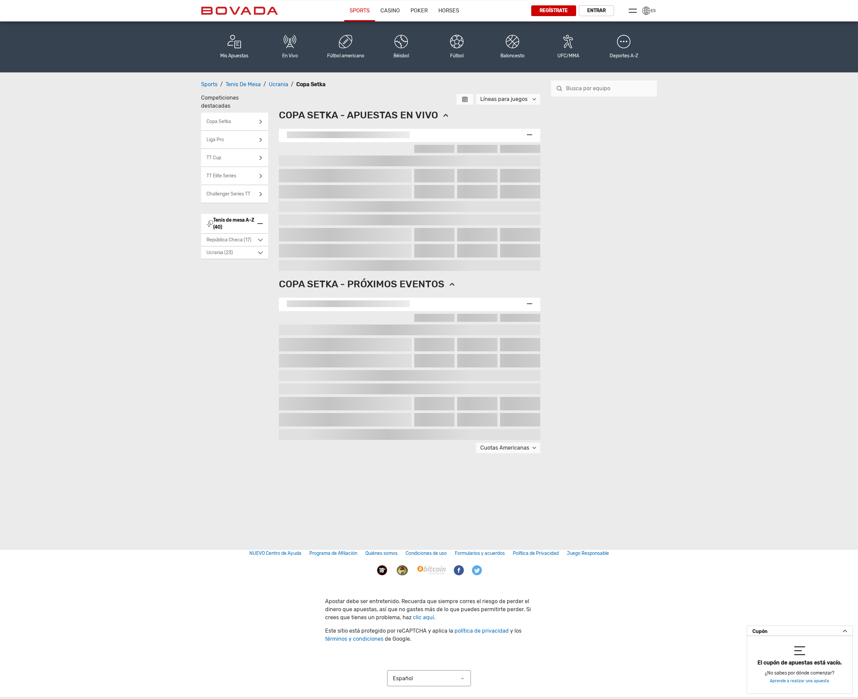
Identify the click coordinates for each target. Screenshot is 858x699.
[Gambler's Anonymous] (402, 570)
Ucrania (278, 84)
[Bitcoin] (431, 570)
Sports (360, 10)
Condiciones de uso (426, 553)
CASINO (390, 10)
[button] (624, 47)
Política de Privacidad (536, 553)
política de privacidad (481, 631)
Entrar (596, 10)
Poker (419, 10)
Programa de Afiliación (333, 553)
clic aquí (423, 617)
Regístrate (554, 10)
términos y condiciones (354, 639)
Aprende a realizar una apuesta (799, 681)
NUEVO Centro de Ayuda (275, 553)
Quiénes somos (381, 553)
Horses (448, 10)
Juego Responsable (588, 553)
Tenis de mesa (243, 84)
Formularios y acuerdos (480, 553)
